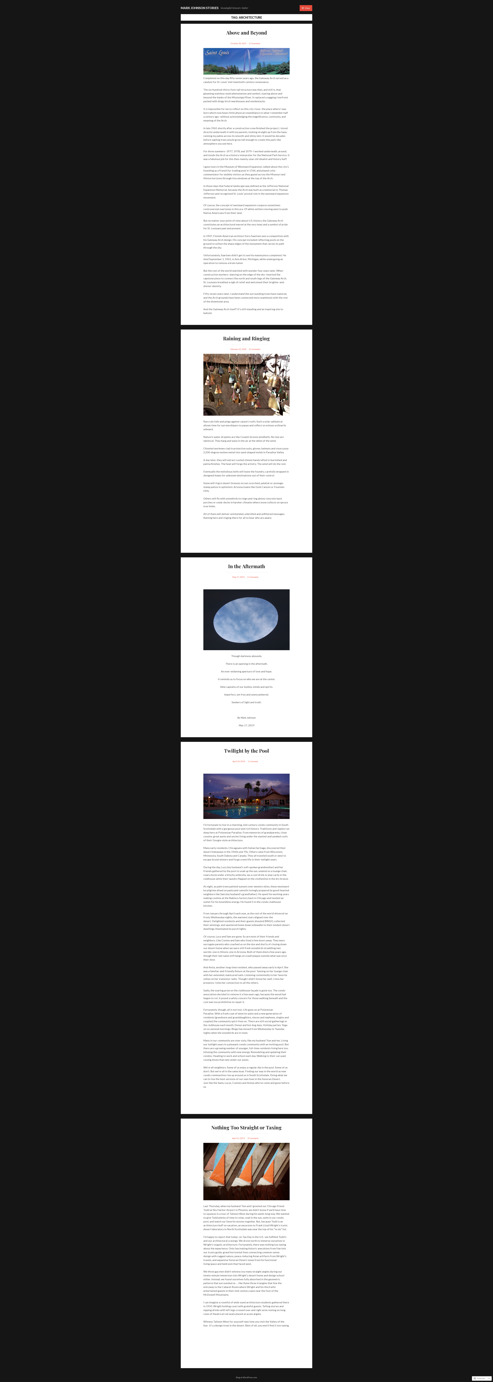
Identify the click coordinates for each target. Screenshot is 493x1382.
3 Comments (253, 1138)
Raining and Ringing (246, 338)
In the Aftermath (246, 566)
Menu (307, 8)
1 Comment (253, 761)
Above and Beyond (246, 32)
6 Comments (254, 43)
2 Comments (252, 577)
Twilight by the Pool (246, 750)
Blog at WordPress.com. (246, 1377)
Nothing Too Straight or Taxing (246, 1127)
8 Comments (254, 349)
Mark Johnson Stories (200, 8)
